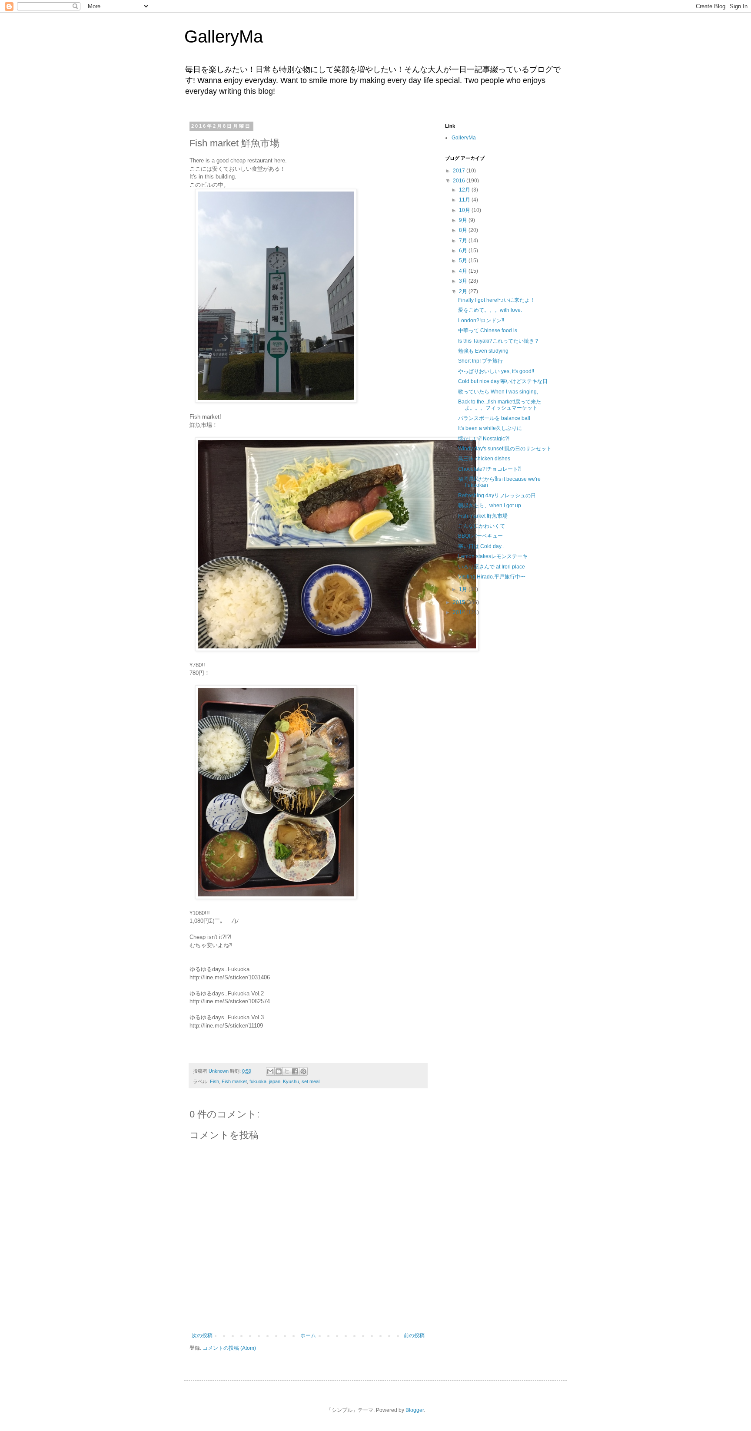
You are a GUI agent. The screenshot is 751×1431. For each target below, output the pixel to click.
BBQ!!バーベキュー (480, 536)
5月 (464, 261)
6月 (464, 251)
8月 (464, 230)
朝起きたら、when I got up (489, 505)
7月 (464, 241)
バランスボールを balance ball (494, 418)
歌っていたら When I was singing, (498, 392)
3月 (464, 281)
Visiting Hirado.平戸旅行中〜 (491, 577)
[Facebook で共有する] (295, 1071)
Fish (214, 1081)
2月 (464, 291)
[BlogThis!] (278, 1071)
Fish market (234, 1081)
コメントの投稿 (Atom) (229, 1348)
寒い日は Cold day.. (481, 546)
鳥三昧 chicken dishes (484, 459)
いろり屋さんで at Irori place (491, 567)
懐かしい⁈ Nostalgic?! (483, 439)
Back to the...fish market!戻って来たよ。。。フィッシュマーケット (499, 405)
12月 (465, 190)
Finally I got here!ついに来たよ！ (496, 300)
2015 (459, 602)
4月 (464, 271)
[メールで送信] (270, 1071)
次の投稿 (202, 1335)
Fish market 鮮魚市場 (483, 516)
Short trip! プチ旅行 (480, 361)
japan (274, 1081)
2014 (459, 612)
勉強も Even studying (483, 351)
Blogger (414, 1410)
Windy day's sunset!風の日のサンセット (505, 449)
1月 (464, 589)
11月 (465, 200)
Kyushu (291, 1081)
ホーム (308, 1335)
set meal (310, 1081)
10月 (465, 210)
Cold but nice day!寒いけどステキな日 (503, 381)
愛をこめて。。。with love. (490, 310)
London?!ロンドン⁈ (481, 320)
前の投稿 (414, 1335)
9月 (464, 220)
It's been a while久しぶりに (490, 428)
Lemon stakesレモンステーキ (493, 556)
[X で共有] (286, 1071)
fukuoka (257, 1081)
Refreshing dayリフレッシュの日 (497, 495)
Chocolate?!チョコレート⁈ (489, 469)
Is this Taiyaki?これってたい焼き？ (498, 341)
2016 (459, 181)
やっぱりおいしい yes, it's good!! (496, 371)
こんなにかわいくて (481, 526)
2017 (459, 171)
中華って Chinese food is (487, 330)
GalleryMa (223, 36)
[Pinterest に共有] (303, 1071)
